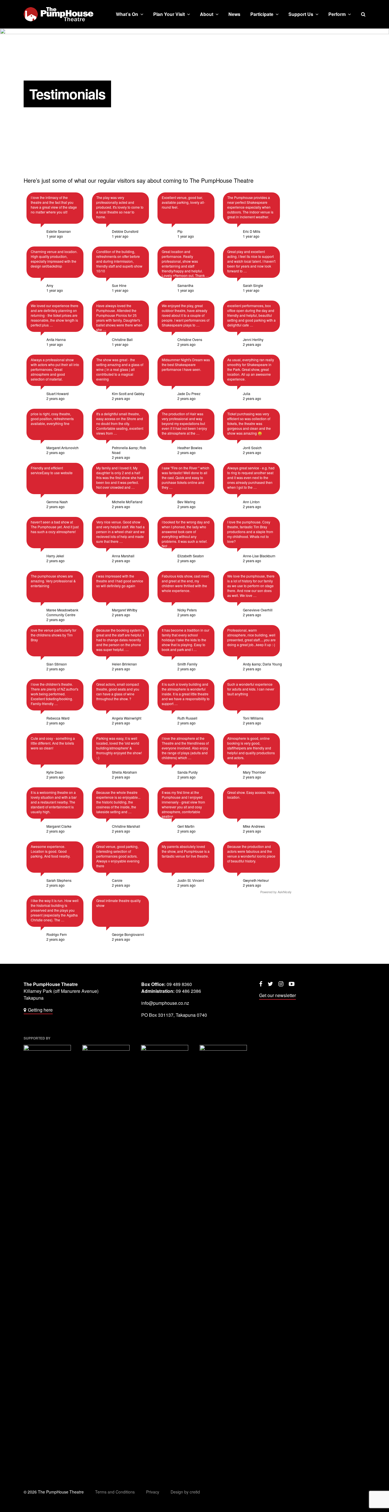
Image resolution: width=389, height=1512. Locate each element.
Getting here (40, 1009)
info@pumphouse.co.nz (165, 1003)
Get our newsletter (277, 995)
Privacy (152, 1492)
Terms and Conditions (115, 1492)
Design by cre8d (185, 1492)
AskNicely (285, 891)
